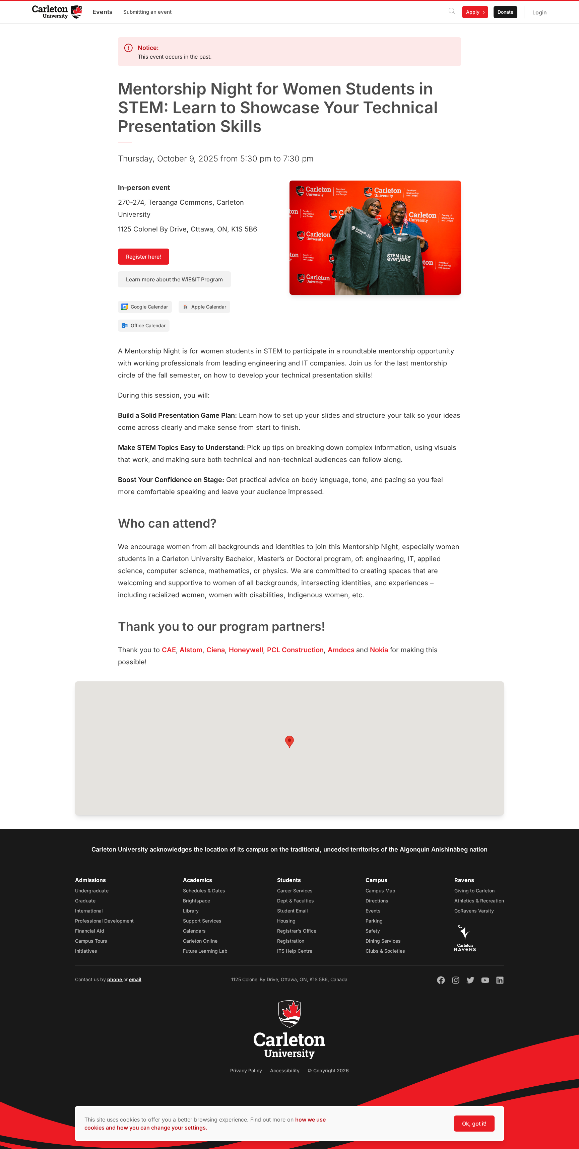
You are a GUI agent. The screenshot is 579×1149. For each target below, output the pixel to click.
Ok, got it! (474, 1123)
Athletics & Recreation (479, 900)
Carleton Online (200, 941)
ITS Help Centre (294, 951)
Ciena (215, 650)
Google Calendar (149, 307)
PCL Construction (295, 650)
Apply (472, 12)
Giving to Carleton (474, 890)
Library (191, 911)
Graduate (85, 900)
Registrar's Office (296, 931)
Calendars (194, 931)
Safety (373, 931)
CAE (169, 650)
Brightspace (196, 900)
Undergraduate (92, 890)
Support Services (202, 921)
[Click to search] (452, 12)
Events (102, 11)
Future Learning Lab (205, 951)
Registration (290, 941)
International (89, 911)
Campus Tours (91, 941)
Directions (377, 900)
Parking (374, 921)
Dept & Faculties (295, 900)
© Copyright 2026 (328, 1070)
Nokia (379, 650)
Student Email (292, 911)
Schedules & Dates (204, 890)
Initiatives (86, 951)
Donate (505, 12)
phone (115, 979)
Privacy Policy (246, 1070)
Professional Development (104, 921)
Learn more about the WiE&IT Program (174, 279)
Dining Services (383, 941)
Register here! (143, 256)
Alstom (190, 650)
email (135, 979)
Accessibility (285, 1070)
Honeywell (246, 650)
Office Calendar (148, 325)
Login (539, 12)
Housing (286, 921)
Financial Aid (89, 931)
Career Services (295, 890)
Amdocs (342, 650)
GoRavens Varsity (474, 911)
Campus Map (380, 890)
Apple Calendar (208, 307)
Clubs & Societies (385, 951)
